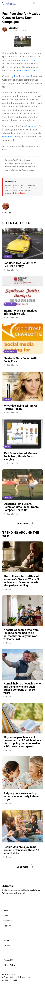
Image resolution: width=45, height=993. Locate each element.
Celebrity (8, 497)
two (33, 60)
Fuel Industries (21, 76)
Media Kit (7, 926)
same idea (7, 136)
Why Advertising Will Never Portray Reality (20, 407)
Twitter (6, 946)
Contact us (7, 921)
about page (28, 170)
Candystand (31, 126)
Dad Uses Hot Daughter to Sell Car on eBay (19, 264)
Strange (7, 256)
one (24, 60)
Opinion (7, 399)
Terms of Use (9, 960)
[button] (40, 3)
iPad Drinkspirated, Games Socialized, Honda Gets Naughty (20, 456)
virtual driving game (27, 70)
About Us (7, 916)
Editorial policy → (21, 193)
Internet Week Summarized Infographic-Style (20, 312)
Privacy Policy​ (9, 965)
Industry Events (10, 304)
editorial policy (12, 170)
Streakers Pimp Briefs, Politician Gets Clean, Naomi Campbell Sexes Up (21, 507)
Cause (7, 447)
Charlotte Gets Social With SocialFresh (20, 360)
